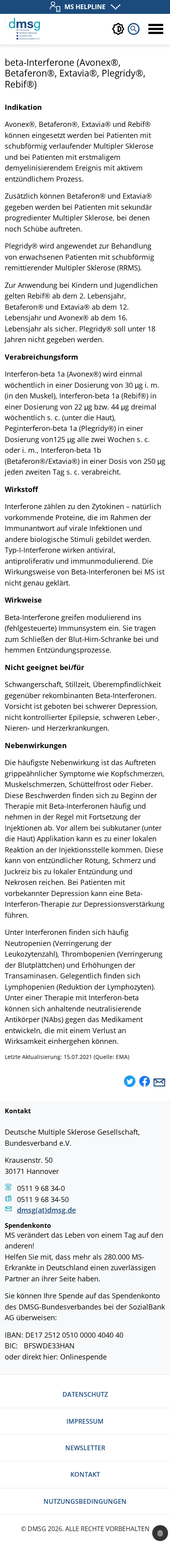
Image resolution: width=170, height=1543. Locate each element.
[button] (130, 1082)
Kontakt (85, 1474)
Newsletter (85, 1448)
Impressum (85, 1421)
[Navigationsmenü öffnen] (155, 28)
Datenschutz (85, 1394)
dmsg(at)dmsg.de (46, 1210)
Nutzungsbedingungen (85, 1501)
